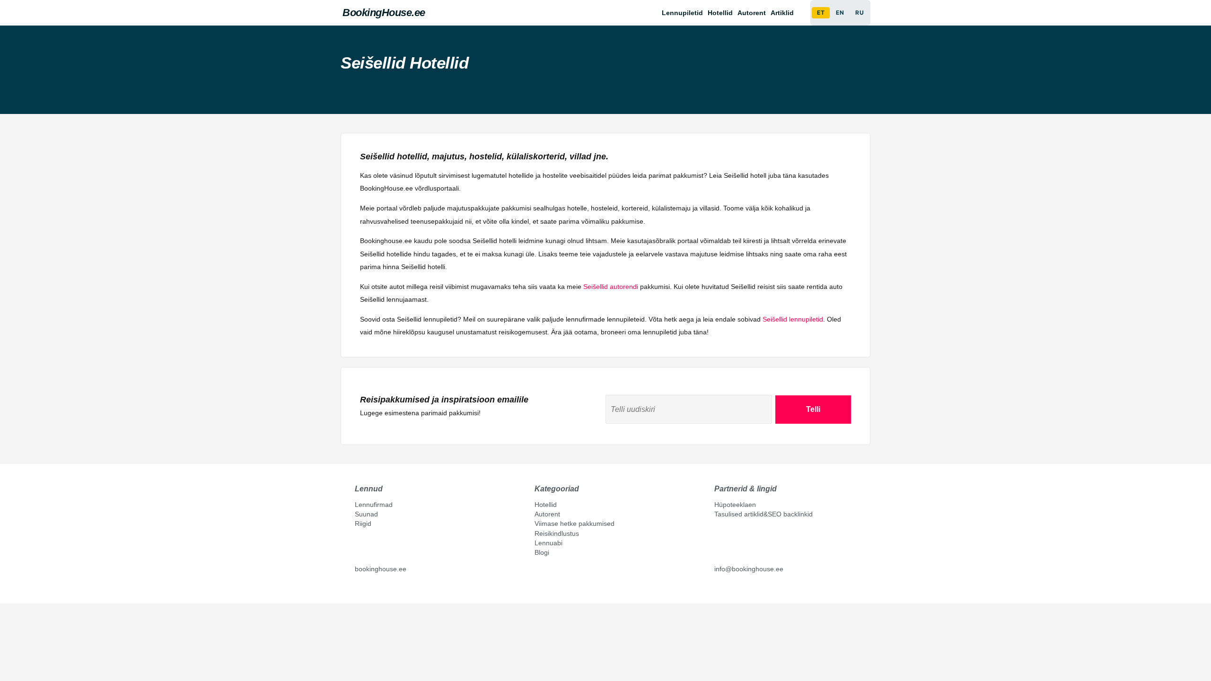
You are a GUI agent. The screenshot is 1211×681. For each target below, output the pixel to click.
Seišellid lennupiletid (793, 319)
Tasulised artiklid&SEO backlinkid (763, 514)
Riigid (363, 523)
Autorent (751, 13)
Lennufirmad (374, 504)
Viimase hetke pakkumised (574, 523)
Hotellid (720, 13)
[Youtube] (368, 590)
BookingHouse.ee (383, 12)
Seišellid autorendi (610, 286)
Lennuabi (548, 543)
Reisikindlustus (557, 533)
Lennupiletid (682, 13)
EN (840, 12)
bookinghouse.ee (380, 569)
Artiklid (782, 13)
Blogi (542, 552)
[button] (784, 13)
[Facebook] (358, 590)
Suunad (366, 514)
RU (859, 12)
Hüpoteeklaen (735, 504)
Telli (813, 409)
